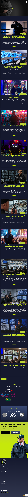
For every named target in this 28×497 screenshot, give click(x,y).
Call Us (5, 432)
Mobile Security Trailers (4, 479)
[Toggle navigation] (26, 2)
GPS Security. (8, 495)
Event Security (3, 483)
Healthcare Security (4, 477)
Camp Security (3, 481)
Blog (15, 10)
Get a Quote (15, 432)
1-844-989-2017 (4, 466)
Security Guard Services (4, 474)
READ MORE (14, 46)
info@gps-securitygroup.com (6, 468)
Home (13, 10)
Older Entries (3, 379)
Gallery (2, 485)
